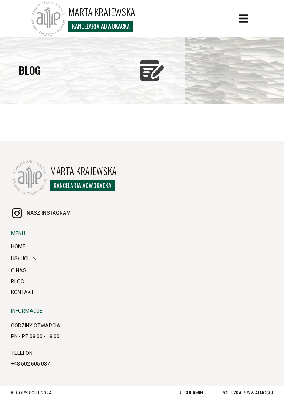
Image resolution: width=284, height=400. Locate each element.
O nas (18, 270)
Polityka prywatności (247, 393)
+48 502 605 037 (30, 364)
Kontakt (22, 292)
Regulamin (191, 393)
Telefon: (22, 353)
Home (18, 246)
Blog (17, 282)
